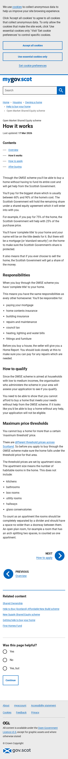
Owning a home (33, 102)
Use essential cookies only (32, 56)
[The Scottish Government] (17, 750)
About (6, 705)
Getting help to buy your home (19, 620)
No (11, 660)
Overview (13, 150)
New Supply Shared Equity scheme (21, 614)
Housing (17, 102)
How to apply (15, 161)
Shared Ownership (13, 603)
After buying (15, 166)
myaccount (20, 705)
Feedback (21, 712)
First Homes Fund (12, 625)
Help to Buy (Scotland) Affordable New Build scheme (31, 609)
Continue (11, 680)
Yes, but (14, 668)
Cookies (7, 712)
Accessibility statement (43, 705)
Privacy (35, 712)
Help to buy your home (18, 106)
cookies (17, 7)
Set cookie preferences (33, 65)
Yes (12, 651)
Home (6, 102)
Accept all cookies (33, 45)
